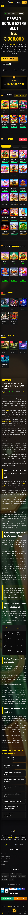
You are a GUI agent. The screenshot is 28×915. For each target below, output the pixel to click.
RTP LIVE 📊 (7, 64)
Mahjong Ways (7, 421)
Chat (20, 913)
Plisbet (7, 410)
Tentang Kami (4, 853)
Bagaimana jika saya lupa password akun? (11, 807)
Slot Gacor (13, 44)
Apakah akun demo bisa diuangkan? (11, 815)
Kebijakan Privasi (5, 859)
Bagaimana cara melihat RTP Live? (12, 795)
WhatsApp (8, 898)
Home (3, 913)
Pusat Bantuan (4, 861)
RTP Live (3, 864)
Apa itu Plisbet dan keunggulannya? (9, 759)
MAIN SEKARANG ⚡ (9, 59)
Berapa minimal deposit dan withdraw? (12, 773)
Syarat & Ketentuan (6, 856)
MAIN (5, 104)
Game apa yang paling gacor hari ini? (14, 788)
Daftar (24, 2)
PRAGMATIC (6, 146)
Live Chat (21, 898)
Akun (25, 913)
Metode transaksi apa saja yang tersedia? (14, 780)
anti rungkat (12, 837)
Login (18, 2)
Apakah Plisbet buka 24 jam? (12, 801)
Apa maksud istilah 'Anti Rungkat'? (11, 766)
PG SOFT (16, 146)
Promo (8, 913)
